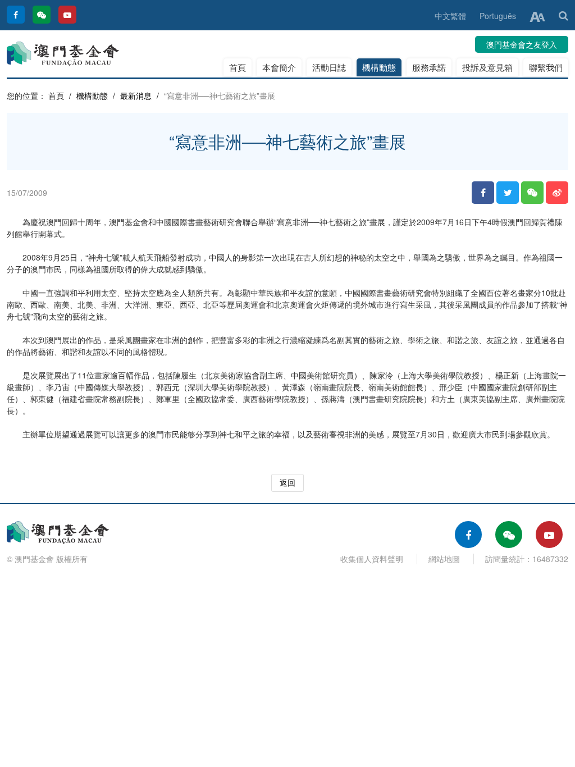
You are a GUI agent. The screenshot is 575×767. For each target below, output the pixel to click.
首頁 (237, 67)
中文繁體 (450, 15)
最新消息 (136, 95)
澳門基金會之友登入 (521, 44)
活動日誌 (329, 67)
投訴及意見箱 (487, 67)
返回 (287, 482)
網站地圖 (444, 558)
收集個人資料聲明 (371, 558)
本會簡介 (279, 67)
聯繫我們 (546, 67)
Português (498, 15)
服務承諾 (429, 67)
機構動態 (379, 67)
